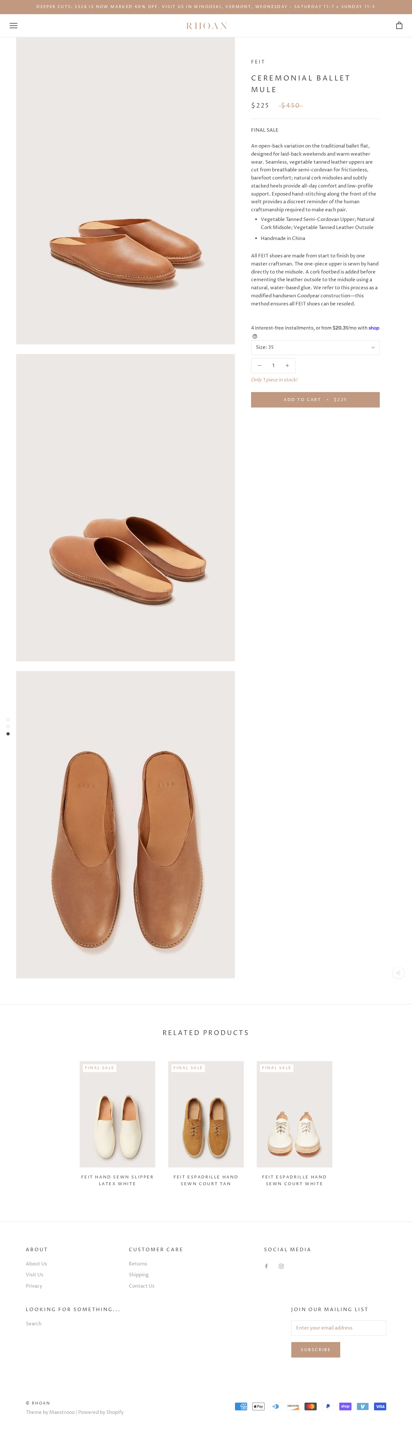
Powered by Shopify (101, 1412)
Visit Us (34, 1275)
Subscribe (316, 1350)
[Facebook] (266, 1266)
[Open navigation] (13, 25)
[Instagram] (281, 1266)
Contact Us (141, 1286)
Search (34, 1323)
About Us (36, 1264)
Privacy (34, 1286)
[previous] (20, 1121)
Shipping (139, 1275)
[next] (392, 1121)
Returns (138, 1264)
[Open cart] (399, 25)
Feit (258, 62)
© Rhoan (38, 1403)
